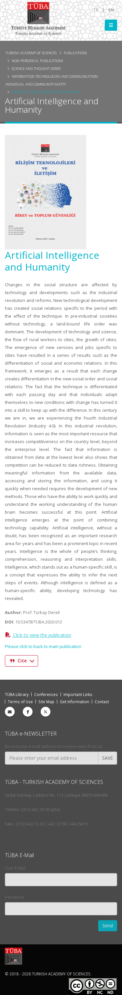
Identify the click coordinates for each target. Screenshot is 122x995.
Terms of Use (20, 701)
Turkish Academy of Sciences (31, 52)
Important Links (77, 694)
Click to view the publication (41, 635)
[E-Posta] (10, 712)
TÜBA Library (17, 694)
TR (95, 9)
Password (14, 897)
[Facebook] (28, 712)
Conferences (46, 694)
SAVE (107, 758)
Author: (13, 612)
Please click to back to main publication (43, 646)
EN (111, 9)
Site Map (46, 701)
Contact (102, 701)
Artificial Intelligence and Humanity (45, 92)
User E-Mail (15, 868)
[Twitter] (45, 712)
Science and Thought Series (36, 68)
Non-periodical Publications (37, 60)
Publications (75, 52)
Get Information (74, 701)
